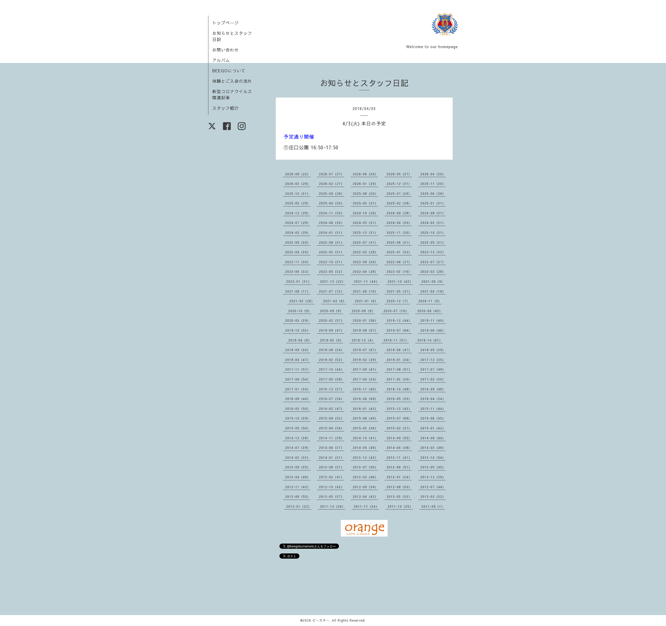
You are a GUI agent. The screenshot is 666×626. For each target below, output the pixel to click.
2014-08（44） (433, 438)
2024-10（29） (365, 213)
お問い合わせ (225, 50)
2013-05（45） (433, 467)
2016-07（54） (331, 399)
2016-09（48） (433, 389)
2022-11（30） (297, 262)
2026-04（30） (433, 174)
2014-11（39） (331, 438)
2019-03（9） (331, 340)
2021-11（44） (366, 281)
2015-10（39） (297, 418)
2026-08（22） (297, 174)
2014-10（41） (365, 438)
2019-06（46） (433, 330)
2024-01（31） (331, 232)
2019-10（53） (297, 330)
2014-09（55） (399, 438)
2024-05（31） (365, 223)
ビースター (320, 620)
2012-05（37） (331, 496)
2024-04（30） (399, 223)
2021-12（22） (332, 281)
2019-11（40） (433, 320)
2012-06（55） (297, 496)
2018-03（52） (331, 360)
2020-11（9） (429, 301)
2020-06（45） (430, 311)
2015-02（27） (399, 428)
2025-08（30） (365, 193)
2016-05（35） (399, 399)
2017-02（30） (433, 379)
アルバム (221, 60)
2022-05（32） (331, 271)
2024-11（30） (331, 213)
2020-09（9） (331, 311)
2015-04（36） (331, 428)
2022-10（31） (331, 262)
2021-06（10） (365, 291)
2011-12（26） (332, 506)
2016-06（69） (365, 399)
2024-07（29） (297, 223)
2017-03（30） (399, 379)
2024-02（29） (297, 232)
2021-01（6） (366, 301)
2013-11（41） (399, 457)
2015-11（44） (433, 408)
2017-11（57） (297, 369)
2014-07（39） (297, 448)
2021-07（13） (331, 291)
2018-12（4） (363, 340)
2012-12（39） (433, 477)
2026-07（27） (331, 174)
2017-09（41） (365, 369)
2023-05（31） (433, 242)
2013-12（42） (365, 457)
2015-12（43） (399, 408)
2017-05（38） (331, 379)
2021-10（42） (400, 281)
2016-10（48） (399, 389)
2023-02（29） (365, 252)
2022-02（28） (433, 271)
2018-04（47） (297, 360)
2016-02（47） (331, 408)
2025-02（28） (399, 203)
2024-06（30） (331, 223)
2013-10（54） (433, 457)
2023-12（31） (365, 232)
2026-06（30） (365, 174)
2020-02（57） (331, 320)
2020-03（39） (297, 320)
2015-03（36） (365, 428)
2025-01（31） (433, 203)
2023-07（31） (365, 242)
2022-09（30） (365, 262)
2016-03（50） (297, 408)
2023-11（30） (399, 232)
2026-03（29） (297, 184)
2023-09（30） (297, 242)
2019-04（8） (299, 340)
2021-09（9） (433, 281)
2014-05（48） (365, 448)
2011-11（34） (366, 506)
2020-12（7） (398, 301)
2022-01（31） (298, 281)
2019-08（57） (365, 330)
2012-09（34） (365, 487)
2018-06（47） (399, 350)
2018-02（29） (365, 360)
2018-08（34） (331, 350)
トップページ (225, 22)
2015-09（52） (331, 418)
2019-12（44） (399, 320)
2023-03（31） (331, 252)
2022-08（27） (399, 262)
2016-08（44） (297, 399)
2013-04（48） (297, 477)
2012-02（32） (433, 496)
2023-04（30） (297, 252)
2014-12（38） (297, 438)
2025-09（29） (331, 193)
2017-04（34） (365, 379)
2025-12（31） (399, 184)
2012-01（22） (298, 506)
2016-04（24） (433, 399)
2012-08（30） (399, 487)
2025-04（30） (331, 203)
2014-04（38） (399, 448)
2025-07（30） (399, 193)
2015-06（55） (433, 418)
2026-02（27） (331, 184)
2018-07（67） (365, 350)
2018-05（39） (433, 350)
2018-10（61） (430, 340)
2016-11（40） (365, 389)
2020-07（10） (396, 311)
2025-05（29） (297, 203)
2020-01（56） (365, 320)
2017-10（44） (331, 369)
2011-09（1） (433, 506)
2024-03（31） (433, 223)
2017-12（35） (433, 360)
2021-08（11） (297, 291)
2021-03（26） (302, 301)
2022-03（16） (399, 271)
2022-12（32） (433, 252)
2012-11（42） (297, 487)
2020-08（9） (363, 311)
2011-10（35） (400, 506)
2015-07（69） (399, 418)
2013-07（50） (365, 467)
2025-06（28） (433, 193)
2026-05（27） (399, 174)
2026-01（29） (365, 184)
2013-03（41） (331, 477)
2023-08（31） (331, 242)
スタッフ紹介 (225, 108)
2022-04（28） (365, 271)
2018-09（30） (297, 350)
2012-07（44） (433, 487)
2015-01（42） (433, 428)
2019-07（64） (399, 330)
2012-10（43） (331, 487)
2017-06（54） (297, 379)
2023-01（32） (399, 252)
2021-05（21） (399, 291)
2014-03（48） (433, 448)
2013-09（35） (297, 467)
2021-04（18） (433, 291)
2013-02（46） (365, 477)
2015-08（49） (365, 418)
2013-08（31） (331, 467)
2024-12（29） (297, 213)
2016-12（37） (331, 389)
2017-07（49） (433, 369)
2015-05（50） (297, 428)
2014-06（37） (331, 448)
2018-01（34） (399, 360)
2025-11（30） (433, 184)
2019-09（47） (331, 330)
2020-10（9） (299, 311)
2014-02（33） (297, 457)
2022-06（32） (297, 271)
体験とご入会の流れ (232, 81)
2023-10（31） (433, 232)
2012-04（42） (365, 496)
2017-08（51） (399, 369)
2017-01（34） (297, 389)
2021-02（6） (334, 301)
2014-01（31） (331, 457)
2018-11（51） (396, 340)
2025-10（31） (297, 193)
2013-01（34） (399, 477)
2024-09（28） (399, 213)
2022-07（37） (433, 262)
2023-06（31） (399, 242)
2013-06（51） (399, 467)
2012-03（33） (399, 496)
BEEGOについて (229, 70)
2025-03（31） (365, 203)
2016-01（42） (365, 408)
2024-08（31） (433, 213)
